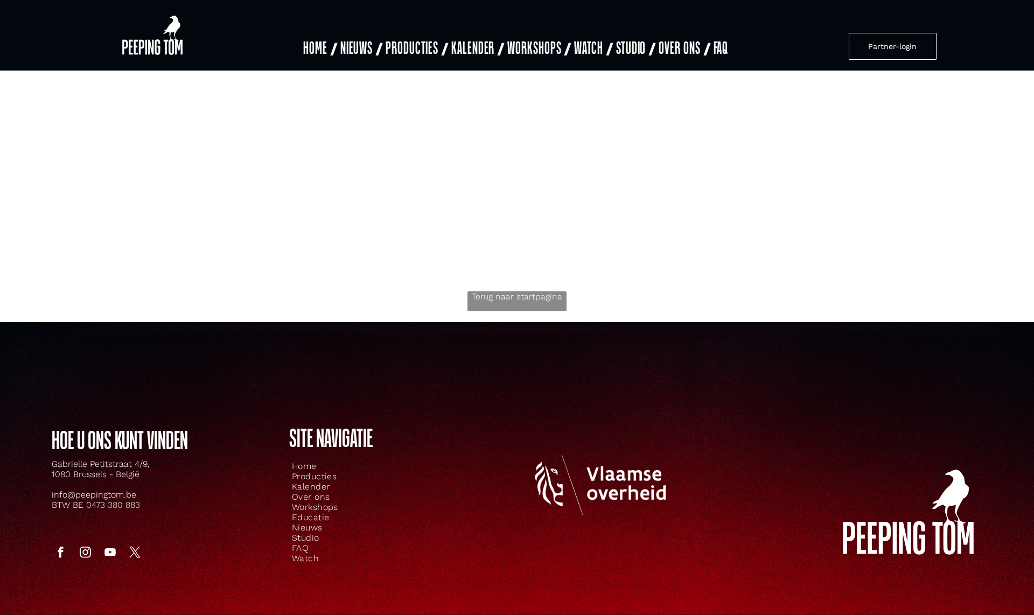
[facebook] (60, 553)
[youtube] (109, 553)
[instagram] (85, 553)
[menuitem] (319, 49)
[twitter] (134, 553)
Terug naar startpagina (517, 296)
